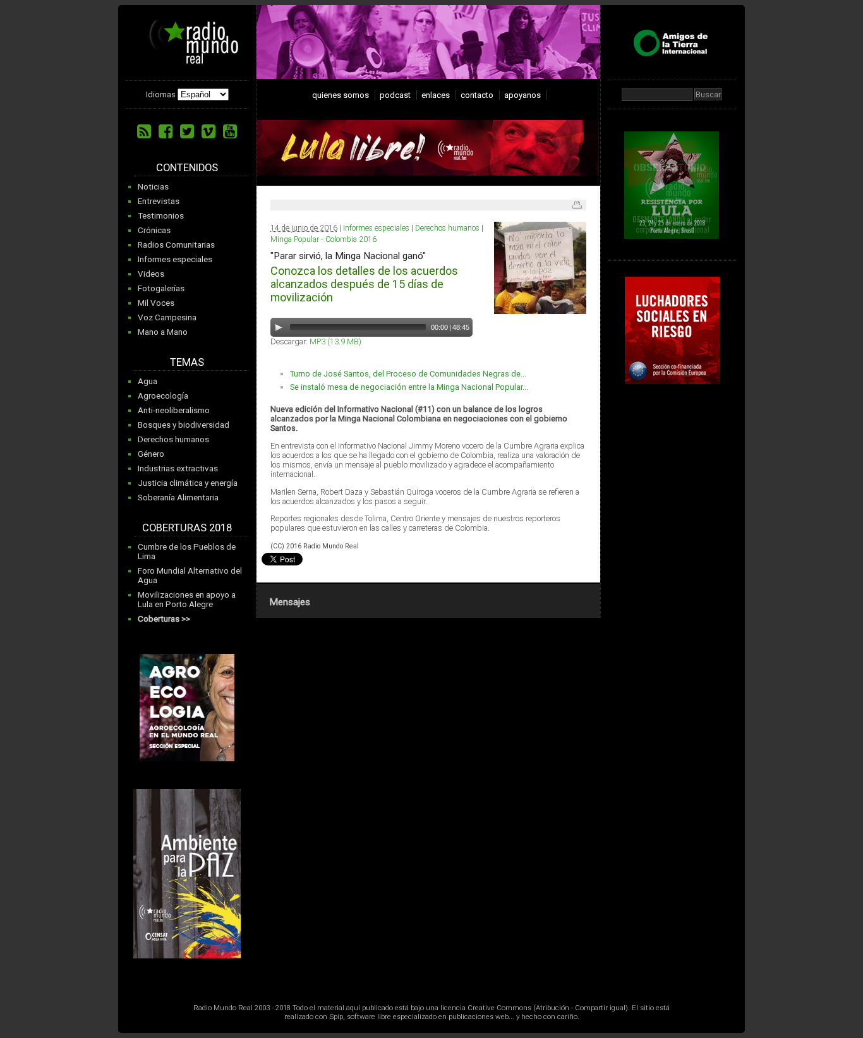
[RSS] (144, 131)
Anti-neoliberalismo (174, 410)
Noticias (153, 186)
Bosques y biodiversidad (183, 425)
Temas (187, 362)
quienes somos (340, 95)
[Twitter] (187, 131)
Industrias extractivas (178, 468)
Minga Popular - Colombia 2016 (323, 239)
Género (151, 454)
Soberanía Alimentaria (178, 497)
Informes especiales (175, 259)
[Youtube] (230, 131)
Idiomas (161, 94)
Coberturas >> (164, 619)
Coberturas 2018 (187, 528)
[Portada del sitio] (189, 59)
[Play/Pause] (279, 327)
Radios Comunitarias (176, 245)
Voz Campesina (167, 317)
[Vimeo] (208, 131)
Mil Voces (156, 303)
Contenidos (187, 168)
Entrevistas (158, 201)
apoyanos (522, 95)
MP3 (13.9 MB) (335, 341)
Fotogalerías (161, 288)
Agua (147, 381)
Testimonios (161, 215)
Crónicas (154, 230)
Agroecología (163, 396)
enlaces (435, 95)
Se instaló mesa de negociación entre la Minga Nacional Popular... (409, 387)
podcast (395, 95)
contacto (477, 95)
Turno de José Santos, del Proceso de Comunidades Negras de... (408, 373)
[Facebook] (165, 131)
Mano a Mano (163, 332)
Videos (151, 274)
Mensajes (289, 602)
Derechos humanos (173, 439)
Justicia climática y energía (188, 483)
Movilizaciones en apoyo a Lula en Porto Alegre (187, 599)
